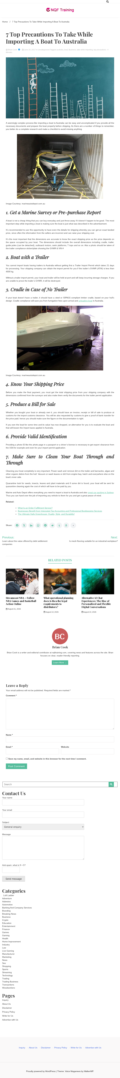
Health (5, 938)
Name (9, 735)
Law (4, 948)
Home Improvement (11, 941)
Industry (6, 944)
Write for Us (7, 1016)
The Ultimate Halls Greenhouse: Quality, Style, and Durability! (46, 514)
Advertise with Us (10, 1020)
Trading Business (10, 981)
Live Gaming (8, 951)
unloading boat (85, 301)
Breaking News (9, 914)
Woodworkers (8, 988)
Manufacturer (8, 954)
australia (59, 50)
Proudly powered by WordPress (41, 1071)
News (4, 960)
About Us (6, 1004)
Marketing (6, 957)
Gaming (6, 935)
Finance (6, 929)
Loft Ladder (8, 895)
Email (9, 747)
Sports (5, 969)
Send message (14, 878)
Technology (7, 975)
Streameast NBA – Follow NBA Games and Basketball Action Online (21, 601)
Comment (11, 695)
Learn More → (60, 662)
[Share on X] (24, 525)
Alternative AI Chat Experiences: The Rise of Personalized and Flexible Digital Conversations (96, 602)
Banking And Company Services (17, 907)
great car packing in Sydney (101, 492)
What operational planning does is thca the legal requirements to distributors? (58, 602)
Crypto (5, 920)
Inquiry (5, 1000)
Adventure (7, 898)
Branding (6, 911)
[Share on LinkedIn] (31, 525)
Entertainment (8, 926)
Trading (5, 978)
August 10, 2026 (89, 612)
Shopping (6, 966)
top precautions (100, 50)
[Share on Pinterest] (45, 525)
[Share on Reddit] (52, 525)
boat (66, 50)
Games (5, 932)
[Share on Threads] (66, 525)
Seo (4, 963)
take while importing (85, 50)
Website (65, 747)
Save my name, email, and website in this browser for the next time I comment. (47, 759)
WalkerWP (88, 1071)
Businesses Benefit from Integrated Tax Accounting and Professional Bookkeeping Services (60, 511)
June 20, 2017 (30, 50)
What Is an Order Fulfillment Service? (35, 508)
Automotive (7, 904)
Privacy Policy (8, 1012)
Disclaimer (7, 1008)
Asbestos (6, 901)
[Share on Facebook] (17, 525)
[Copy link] (73, 525)
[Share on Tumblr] (59, 525)
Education (6, 923)
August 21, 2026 (14, 609)
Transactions (8, 985)
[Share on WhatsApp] (38, 525)
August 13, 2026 (52, 612)
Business (72, 50)
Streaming (7, 972)
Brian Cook (12, 50)
